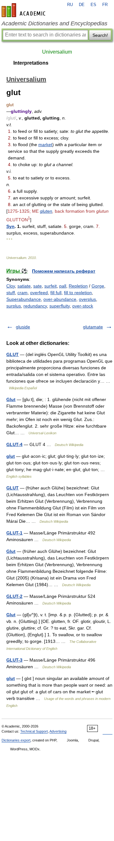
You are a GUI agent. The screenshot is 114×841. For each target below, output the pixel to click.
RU (70, 5)
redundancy (35, 305)
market (45, 144)
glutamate (93, 326)
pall (62, 285)
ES (93, 5)
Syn (10, 226)
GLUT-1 (14, 532)
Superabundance (23, 299)
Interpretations (30, 63)
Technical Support (34, 731)
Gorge (98, 285)
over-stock (82, 305)
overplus (87, 299)
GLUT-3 (14, 660)
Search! (100, 35)
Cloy (10, 285)
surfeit (50, 285)
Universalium (57, 52)
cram (22, 292)
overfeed (39, 292)
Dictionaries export (16, 740)
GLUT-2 (14, 596)
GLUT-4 (14, 444)
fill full (55, 292)
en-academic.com (24, 10)
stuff (10, 292)
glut (10, 456)
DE (82, 5)
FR (105, 5)
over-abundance (59, 299)
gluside (23, 326)
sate (37, 285)
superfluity (59, 305)
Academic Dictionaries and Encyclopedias (54, 23)
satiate (24, 285)
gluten (46, 211)
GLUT (12, 354)
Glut (11, 399)
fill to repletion (78, 292)
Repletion (78, 285)
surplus (13, 305)
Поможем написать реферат (63, 271)
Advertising (57, 731)
